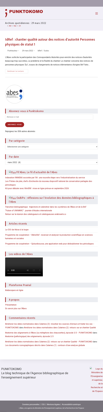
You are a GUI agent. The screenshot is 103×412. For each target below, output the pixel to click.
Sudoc (46, 51)
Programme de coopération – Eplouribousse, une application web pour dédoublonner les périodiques (49, 244)
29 (20, 26)
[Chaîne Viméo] (90, 3)
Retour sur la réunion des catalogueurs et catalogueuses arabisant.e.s (35, 214)
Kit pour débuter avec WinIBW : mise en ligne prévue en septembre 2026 (37, 188)
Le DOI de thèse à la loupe (17, 229)
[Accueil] (5, 26)
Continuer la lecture (17, 70)
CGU (43, 404)
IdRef (40, 51)
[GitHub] (86, 3)
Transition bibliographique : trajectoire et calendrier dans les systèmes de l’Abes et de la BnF (45, 207)
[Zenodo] (77, 3)
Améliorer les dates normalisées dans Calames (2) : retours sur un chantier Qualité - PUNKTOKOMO (48, 341)
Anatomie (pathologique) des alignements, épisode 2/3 (29, 336)
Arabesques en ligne (14, 290)
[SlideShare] (81, 3)
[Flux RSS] (95, 3)
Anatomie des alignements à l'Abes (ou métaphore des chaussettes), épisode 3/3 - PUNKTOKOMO (48, 333)
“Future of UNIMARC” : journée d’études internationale (28, 210)
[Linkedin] (72, 3)
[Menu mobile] (96, 13)
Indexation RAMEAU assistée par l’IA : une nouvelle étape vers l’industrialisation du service (45, 177)
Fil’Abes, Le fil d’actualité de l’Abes (36, 172)
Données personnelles (30, 404)
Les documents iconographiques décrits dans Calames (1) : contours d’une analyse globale (45, 345)
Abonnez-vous (15, 124)
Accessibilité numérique (71, 404)
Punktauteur (12, 51)
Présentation (10, 305)
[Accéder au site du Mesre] (96, 380)
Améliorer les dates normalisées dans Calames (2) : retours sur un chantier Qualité (60, 327)
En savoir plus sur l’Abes (16, 308)
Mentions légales (53, 404)
